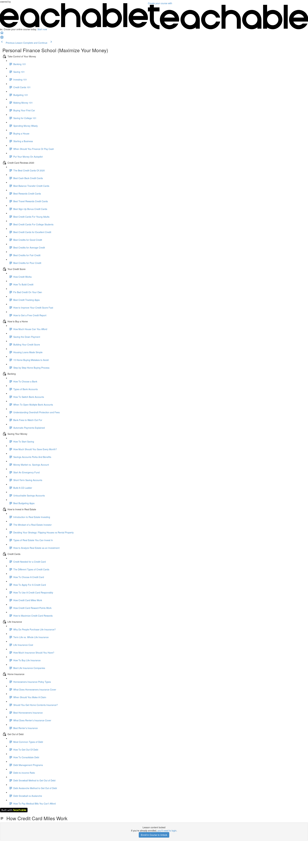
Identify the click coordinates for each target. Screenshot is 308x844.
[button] (2, 33)
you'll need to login (167, 830)
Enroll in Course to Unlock (154, 834)
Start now (42, 29)
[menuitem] (2, 38)
